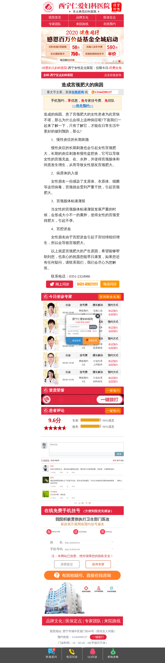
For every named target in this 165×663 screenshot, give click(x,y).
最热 (122, 460)
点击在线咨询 (112, 75)
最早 (118, 460)
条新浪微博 (50, 461)
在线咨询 (78, 92)
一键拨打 (98, 637)
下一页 (88, 503)
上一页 (81, 503)
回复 (61, 472)
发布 (119, 454)
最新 (114, 460)
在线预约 (109, 24)
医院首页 (55, 17)
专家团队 (55, 24)
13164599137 (103, 92)
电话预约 (113, 310)
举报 (73, 472)
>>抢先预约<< (82, 106)
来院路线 (82, 24)
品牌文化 (82, 17)
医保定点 (109, 17)
